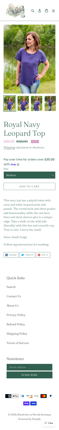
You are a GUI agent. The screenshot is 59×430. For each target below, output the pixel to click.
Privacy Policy (16, 315)
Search (11, 287)
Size (6, 168)
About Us (13, 305)
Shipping (9, 147)
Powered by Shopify (29, 418)
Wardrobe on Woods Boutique (34, 414)
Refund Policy (16, 324)
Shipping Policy (17, 333)
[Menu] (53, 10)
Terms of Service (18, 343)
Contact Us (14, 296)
